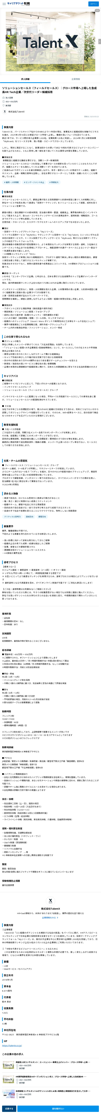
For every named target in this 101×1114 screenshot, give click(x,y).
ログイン (93, 4)
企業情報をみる (49, 917)
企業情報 (76, 79)
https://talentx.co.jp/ (12, 1045)
